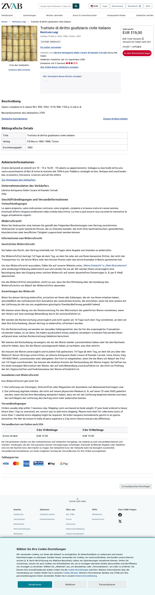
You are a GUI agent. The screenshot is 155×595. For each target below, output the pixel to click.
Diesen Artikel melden (115, 118)
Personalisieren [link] (107, 584)
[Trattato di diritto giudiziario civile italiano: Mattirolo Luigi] (19, 43)
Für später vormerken (50, 47)
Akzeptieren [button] (34, 584)
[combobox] (56, 6)
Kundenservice (98, 519)
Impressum (70, 524)
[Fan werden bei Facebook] (120, 515)
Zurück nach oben (77, 501)
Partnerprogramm (47, 519)
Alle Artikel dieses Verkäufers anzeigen (59, 67)
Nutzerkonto (117, 6)
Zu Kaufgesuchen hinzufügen (136, 486)
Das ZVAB (70, 514)
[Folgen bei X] (120, 521)
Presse (69, 519)
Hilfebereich (97, 514)
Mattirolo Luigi (19, 21)
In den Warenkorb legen (137, 53)
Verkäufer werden (144, 15)
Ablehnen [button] (70, 584)
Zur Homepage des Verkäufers (19, 179)
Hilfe (148, 6)
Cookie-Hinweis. (70, 572)
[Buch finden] (76, 6)
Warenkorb (18, 534)
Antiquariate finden (116, 15)
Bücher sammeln (54, 15)
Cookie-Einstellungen (78, 569)
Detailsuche (7, 15)
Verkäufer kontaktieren (14, 118)
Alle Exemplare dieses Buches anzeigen (62, 76)
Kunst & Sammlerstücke (85, 15)
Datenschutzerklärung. (86, 575)
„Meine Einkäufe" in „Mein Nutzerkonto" (105, 265)
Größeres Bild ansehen (19, 69)
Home (4, 21)
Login (104, 6)
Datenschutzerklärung (75, 529)
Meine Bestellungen (22, 529)
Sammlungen (29, 15)
